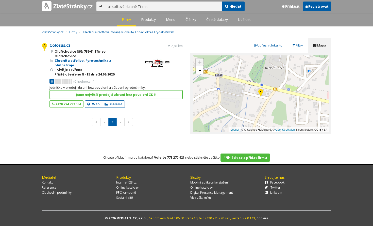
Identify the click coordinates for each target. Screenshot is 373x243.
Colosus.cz (60, 45)
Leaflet (235, 129)
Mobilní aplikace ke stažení (209, 182)
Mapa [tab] (321, 45)
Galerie (115, 104)
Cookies (262, 218)
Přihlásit (292, 6)
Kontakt (47, 182)
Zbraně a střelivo (69, 60)
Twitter (275, 187)
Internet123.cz (126, 182)
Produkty (148, 19)
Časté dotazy (217, 19)
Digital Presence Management (211, 192)
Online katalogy (127, 187)
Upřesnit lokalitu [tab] (269, 45)
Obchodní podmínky (57, 192)
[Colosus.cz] (260, 93)
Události (244, 19)
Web (95, 104)
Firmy (126, 19)
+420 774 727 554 (68, 104)
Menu (170, 19)
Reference (49, 187)
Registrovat (318, 6)
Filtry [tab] (299, 45)
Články (190, 19)
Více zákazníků (200, 197)
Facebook (277, 182)
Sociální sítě (124, 197)
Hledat (235, 6)
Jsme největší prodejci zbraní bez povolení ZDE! (116, 94)
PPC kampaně (126, 192)
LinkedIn (276, 192)
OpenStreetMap (285, 129)
